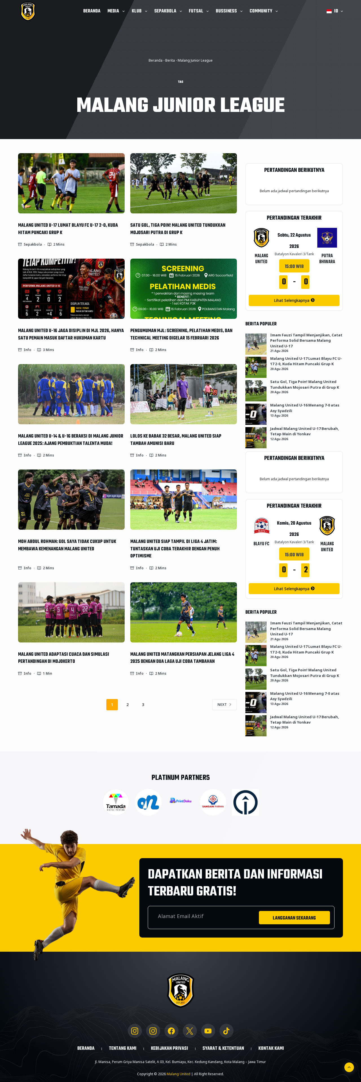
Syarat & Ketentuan (223, 1048)
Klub (137, 11)
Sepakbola (165, 11)
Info (27, 349)
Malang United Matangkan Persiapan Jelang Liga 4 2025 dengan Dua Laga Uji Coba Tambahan (182, 658)
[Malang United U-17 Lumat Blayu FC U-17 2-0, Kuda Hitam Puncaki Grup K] (71, 183)
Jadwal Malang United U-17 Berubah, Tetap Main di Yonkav (304, 431)
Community (261, 11)
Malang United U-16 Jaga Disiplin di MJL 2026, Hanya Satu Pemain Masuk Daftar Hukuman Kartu (71, 334)
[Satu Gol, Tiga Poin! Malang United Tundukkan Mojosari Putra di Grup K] (183, 183)
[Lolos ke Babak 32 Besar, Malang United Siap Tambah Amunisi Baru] (183, 394)
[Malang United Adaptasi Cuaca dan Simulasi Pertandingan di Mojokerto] (71, 612)
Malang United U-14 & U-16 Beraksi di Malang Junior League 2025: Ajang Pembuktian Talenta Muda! (70, 439)
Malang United (178, 1074)
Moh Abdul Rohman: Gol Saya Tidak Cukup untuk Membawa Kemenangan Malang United (67, 545)
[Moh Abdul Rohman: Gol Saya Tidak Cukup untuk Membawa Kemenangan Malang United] (71, 499)
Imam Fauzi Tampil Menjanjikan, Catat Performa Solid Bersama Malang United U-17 (306, 340)
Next (222, 704)
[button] (335, 11)
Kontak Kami (271, 1048)
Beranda (91, 11)
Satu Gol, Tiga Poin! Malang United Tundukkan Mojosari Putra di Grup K (177, 229)
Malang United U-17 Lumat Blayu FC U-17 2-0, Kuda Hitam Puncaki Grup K (68, 229)
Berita (170, 60)
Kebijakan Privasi (169, 1048)
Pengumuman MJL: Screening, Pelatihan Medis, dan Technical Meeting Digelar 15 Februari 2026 (181, 334)
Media (113, 11)
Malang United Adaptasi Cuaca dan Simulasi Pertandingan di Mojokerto (63, 658)
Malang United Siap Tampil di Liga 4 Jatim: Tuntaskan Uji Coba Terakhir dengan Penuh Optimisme (175, 549)
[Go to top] (349, 1067)
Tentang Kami (123, 1048)
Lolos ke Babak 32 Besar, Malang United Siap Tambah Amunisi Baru (175, 439)
